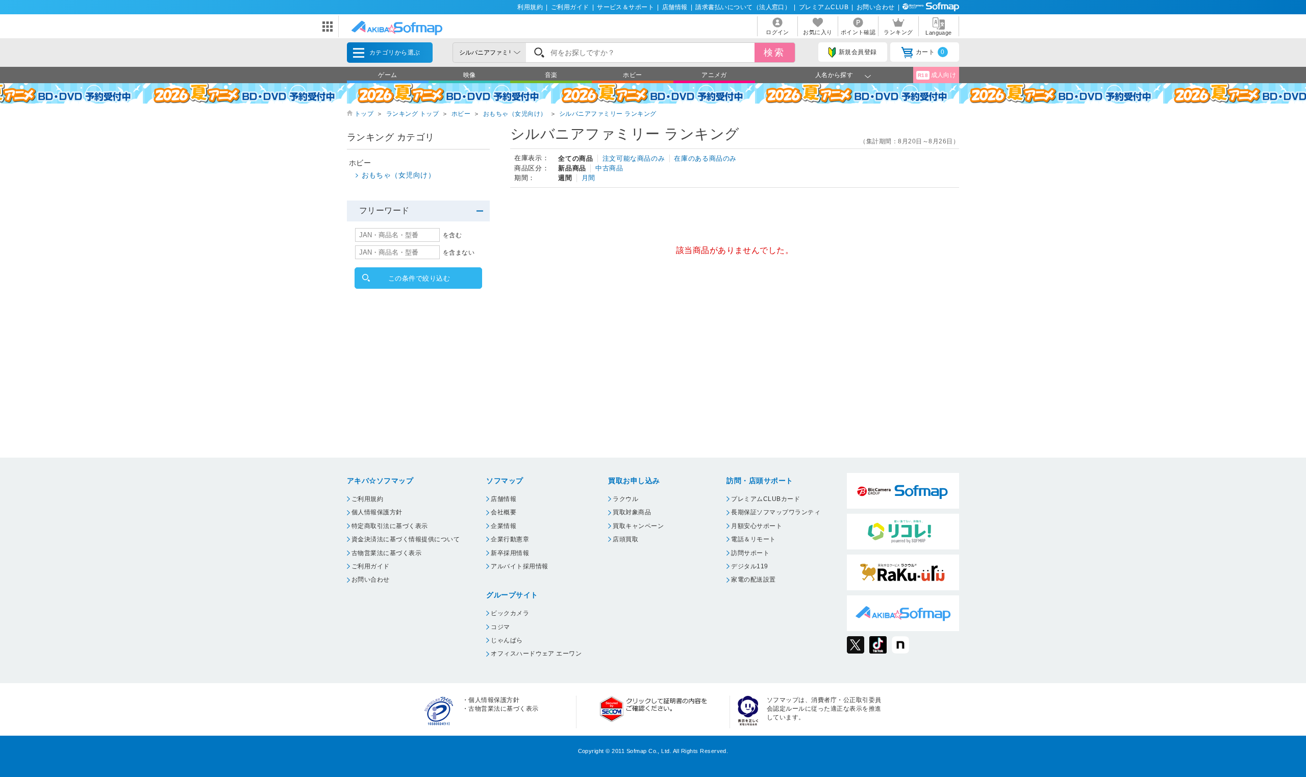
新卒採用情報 (510, 553)
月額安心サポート (756, 526)
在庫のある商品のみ (705, 158)
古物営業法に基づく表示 (386, 553)
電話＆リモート (753, 539)
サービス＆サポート (625, 7)
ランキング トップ (412, 113)
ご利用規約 (367, 499)
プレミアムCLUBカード (765, 499)
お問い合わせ (876, 7)
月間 (588, 178)
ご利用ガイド (570, 7)
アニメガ (714, 75)
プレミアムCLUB (823, 7)
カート (930, 52)
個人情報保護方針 (377, 512)
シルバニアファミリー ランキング (608, 113)
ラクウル (625, 499)
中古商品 (609, 168)
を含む (452, 235)
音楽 (551, 75)
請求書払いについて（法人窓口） (743, 7)
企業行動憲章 (510, 539)
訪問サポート (750, 553)
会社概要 (503, 512)
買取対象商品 (632, 512)
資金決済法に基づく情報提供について (405, 539)
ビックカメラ (510, 613)
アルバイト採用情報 (519, 566)
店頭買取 (625, 539)
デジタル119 (749, 566)
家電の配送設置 (753, 579)
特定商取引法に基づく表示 (389, 526)
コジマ (500, 627)
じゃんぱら (506, 640)
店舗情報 (675, 7)
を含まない (458, 252)
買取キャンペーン (638, 526)
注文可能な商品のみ (633, 158)
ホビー (632, 75)
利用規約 (530, 7)
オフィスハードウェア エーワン (536, 653)
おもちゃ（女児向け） (515, 113)
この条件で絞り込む (419, 278)
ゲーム (387, 75)
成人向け (937, 75)
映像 (469, 75)
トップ (364, 113)
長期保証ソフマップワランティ (775, 512)
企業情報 (503, 526)
